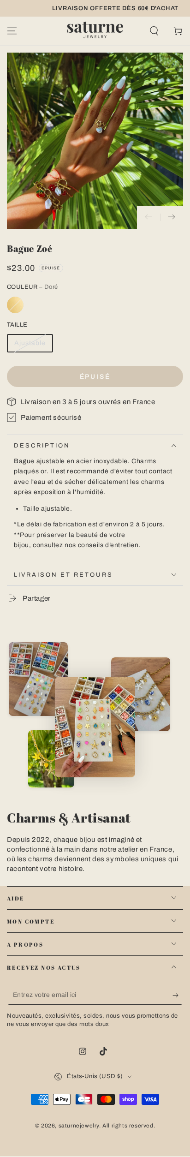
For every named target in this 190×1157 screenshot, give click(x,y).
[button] (154, 31)
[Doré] (15, 305)
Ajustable (30, 343)
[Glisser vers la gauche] (148, 217)
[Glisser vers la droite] (171, 217)
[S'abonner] (177, 995)
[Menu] (12, 31)
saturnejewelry (79, 1125)
